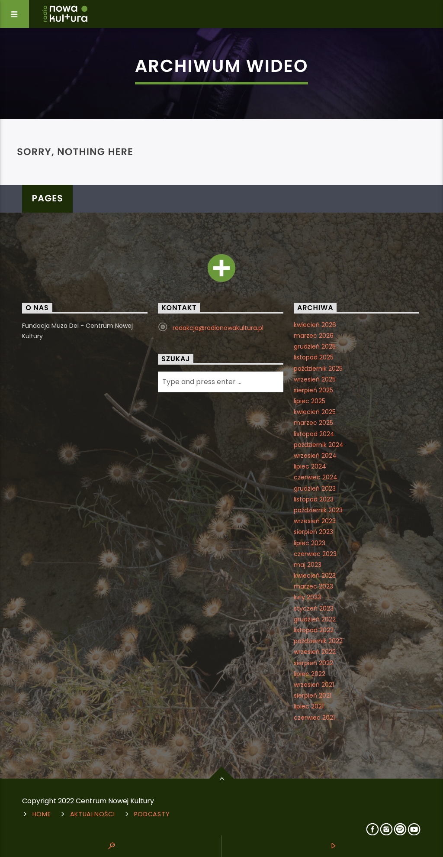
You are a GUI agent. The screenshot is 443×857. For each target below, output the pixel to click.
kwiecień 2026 (315, 324)
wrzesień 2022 (315, 651)
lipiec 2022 (309, 673)
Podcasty (152, 814)
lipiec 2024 (310, 466)
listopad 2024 (314, 434)
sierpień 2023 (313, 531)
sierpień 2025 (313, 390)
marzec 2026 (314, 335)
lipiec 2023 (309, 543)
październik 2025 (318, 368)
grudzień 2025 (315, 346)
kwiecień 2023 (315, 575)
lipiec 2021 (309, 706)
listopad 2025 (314, 357)
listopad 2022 (314, 630)
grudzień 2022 (315, 619)
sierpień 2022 (313, 663)
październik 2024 (318, 444)
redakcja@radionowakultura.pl (218, 327)
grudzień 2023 (315, 488)
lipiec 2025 (309, 401)
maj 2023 (307, 564)
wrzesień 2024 (315, 455)
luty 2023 (307, 597)
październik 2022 (318, 641)
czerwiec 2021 (314, 717)
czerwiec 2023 (315, 554)
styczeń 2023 (314, 608)
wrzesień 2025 (315, 379)
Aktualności (92, 814)
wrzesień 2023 (315, 521)
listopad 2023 (314, 499)
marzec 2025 (313, 422)
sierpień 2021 (312, 695)
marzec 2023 (313, 586)
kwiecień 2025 (315, 411)
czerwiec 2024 (315, 477)
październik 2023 (318, 510)
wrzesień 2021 (314, 684)
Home (41, 814)
